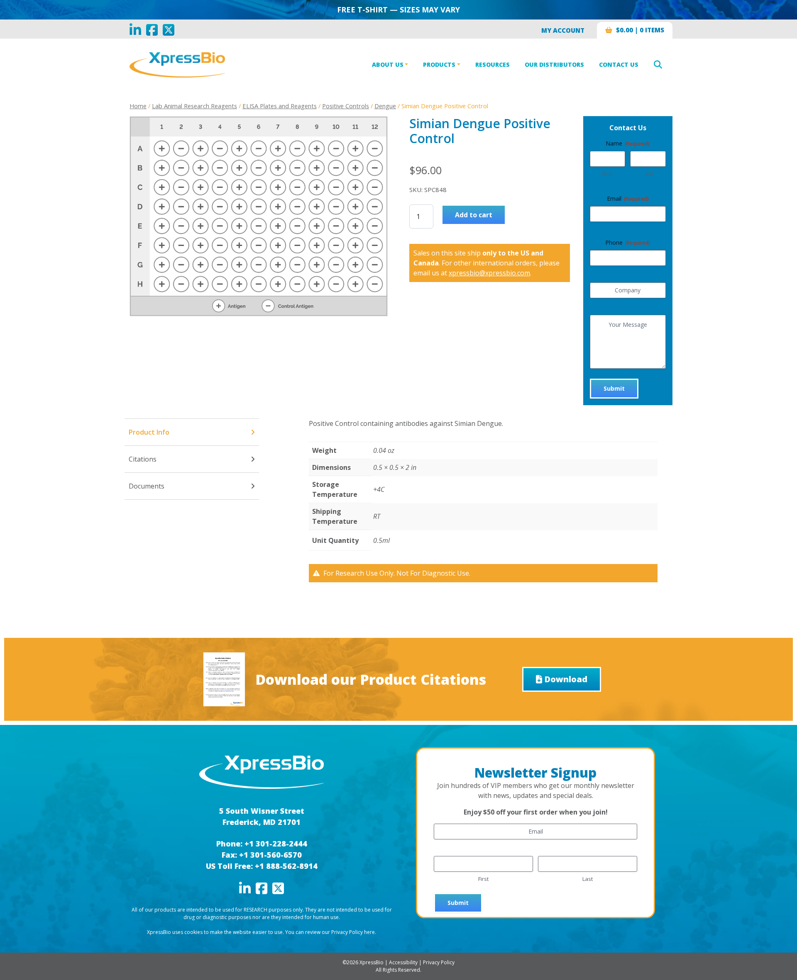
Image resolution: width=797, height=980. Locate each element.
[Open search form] (657, 64)
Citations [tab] (142, 459)
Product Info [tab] (149, 432)
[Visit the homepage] (261, 771)
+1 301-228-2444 (275, 844)
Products (439, 64)
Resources (492, 64)
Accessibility (403, 962)
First (607, 174)
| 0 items (640, 30)
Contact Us (618, 64)
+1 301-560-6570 (270, 855)
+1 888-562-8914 (286, 866)
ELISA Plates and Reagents (279, 106)
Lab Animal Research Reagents (194, 106)
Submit (614, 388)
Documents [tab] (146, 486)
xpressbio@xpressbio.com (489, 272)
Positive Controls (345, 106)
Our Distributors (554, 64)
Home (138, 106)
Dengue (385, 106)
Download (565, 679)
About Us (387, 64)
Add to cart (473, 214)
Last (648, 174)
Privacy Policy (439, 962)
